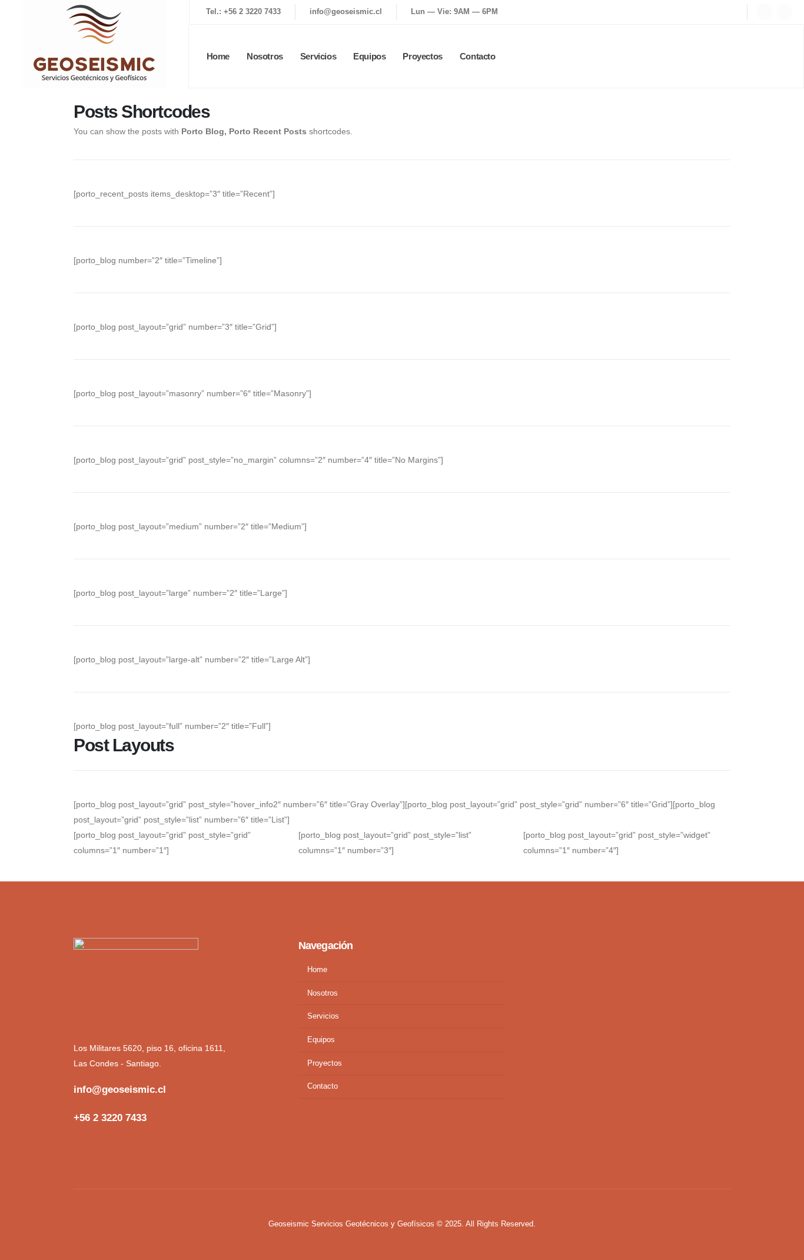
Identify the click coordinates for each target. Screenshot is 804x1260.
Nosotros (265, 56)
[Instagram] (784, 12)
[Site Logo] (94, 44)
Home (218, 56)
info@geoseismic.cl (346, 12)
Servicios (318, 56)
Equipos (369, 56)
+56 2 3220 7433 (110, 1117)
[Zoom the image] (99, 945)
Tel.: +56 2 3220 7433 (243, 12)
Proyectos (422, 56)
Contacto (478, 56)
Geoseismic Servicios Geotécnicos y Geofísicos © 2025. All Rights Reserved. (402, 1224)
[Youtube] (764, 12)
